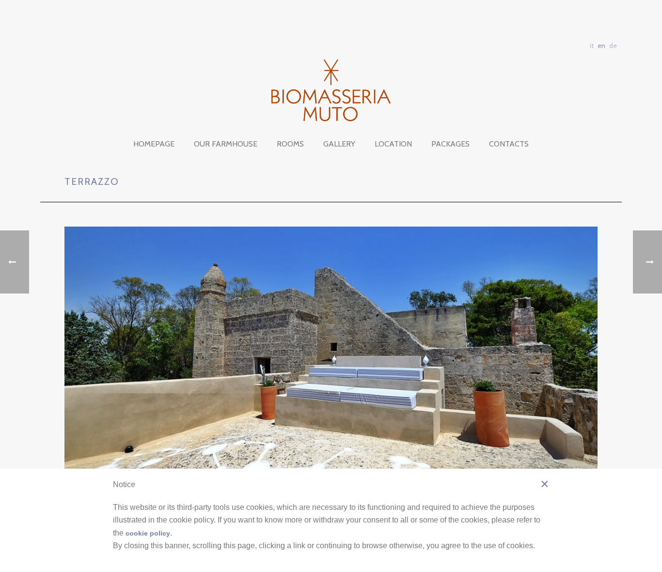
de (613, 45)
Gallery (339, 143)
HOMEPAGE (153, 143)
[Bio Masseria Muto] (331, 90)
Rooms (290, 143)
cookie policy (148, 533)
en (601, 45)
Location (393, 143)
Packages (450, 143)
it (592, 45)
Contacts (509, 143)
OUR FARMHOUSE (225, 143)
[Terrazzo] (331, 347)
